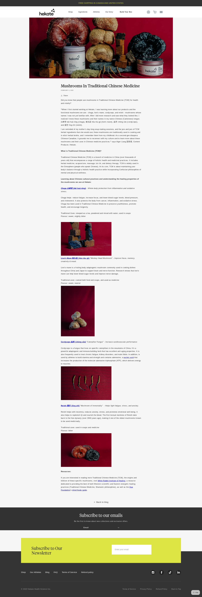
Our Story (109, 12)
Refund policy (87, 572)
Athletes (96, 12)
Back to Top (176, 589)
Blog (47, 572)
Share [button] (65, 95)
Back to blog (102, 502)
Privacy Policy (146, 589)
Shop (70, 12)
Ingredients (82, 12)
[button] (154, 12)
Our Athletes (35, 572)
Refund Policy (161, 589)
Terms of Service (69, 572)
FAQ (56, 572)
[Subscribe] (118, 527)
